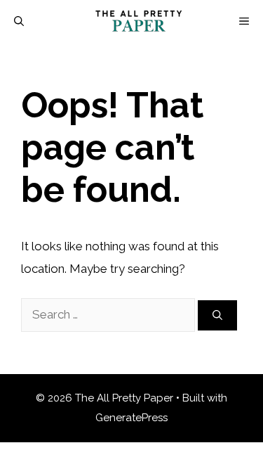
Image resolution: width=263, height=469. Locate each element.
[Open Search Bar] (19, 21)
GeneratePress (131, 417)
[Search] (217, 315)
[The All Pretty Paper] (138, 21)
